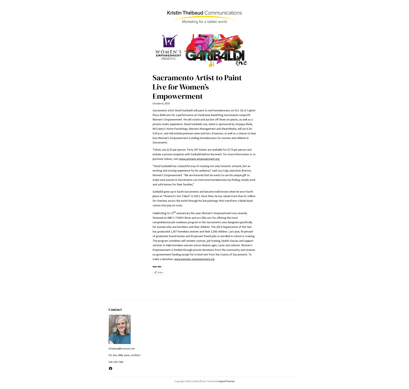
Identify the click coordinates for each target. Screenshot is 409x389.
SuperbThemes (226, 381)
